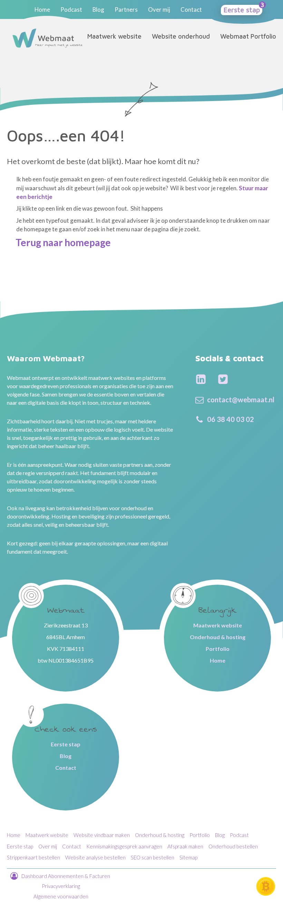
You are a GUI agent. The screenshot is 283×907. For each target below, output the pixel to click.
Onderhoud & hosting (217, 637)
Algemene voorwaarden (60, 896)
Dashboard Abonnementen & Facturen (66, 876)
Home (42, 9)
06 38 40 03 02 (230, 419)
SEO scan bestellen (152, 857)
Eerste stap (242, 10)
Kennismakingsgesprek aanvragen (124, 846)
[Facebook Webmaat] (200, 379)
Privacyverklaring (61, 886)
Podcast (71, 9)
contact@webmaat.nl (240, 399)
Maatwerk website (114, 36)
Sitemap (188, 857)
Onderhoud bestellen (233, 846)
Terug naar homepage (63, 242)
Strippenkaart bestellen (33, 857)
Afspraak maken (185, 846)
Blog (98, 9)
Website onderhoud (181, 36)
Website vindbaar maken (102, 835)
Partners (126, 9)
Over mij (159, 9)
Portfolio (218, 648)
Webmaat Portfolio (248, 36)
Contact (191, 9)
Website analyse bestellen (95, 857)
